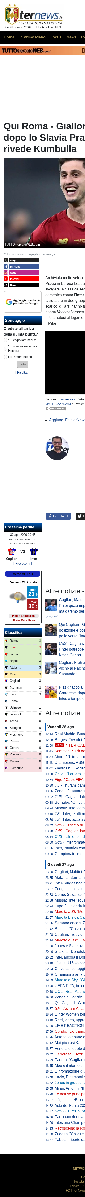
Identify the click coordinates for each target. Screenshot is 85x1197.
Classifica (13, 633)
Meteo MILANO (23, 574)
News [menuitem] (71, 37)
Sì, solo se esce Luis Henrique (22, 348)
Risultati (22, 372)
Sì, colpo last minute (22, 340)
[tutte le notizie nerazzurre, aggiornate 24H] (34, 14)
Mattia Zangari (58, 404)
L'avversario (66, 399)
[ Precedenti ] (22, 563)
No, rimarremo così (21, 357)
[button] (22, 364)
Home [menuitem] (9, 37)
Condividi (60, 516)
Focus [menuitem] (56, 37)
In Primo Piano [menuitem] (32, 37)
